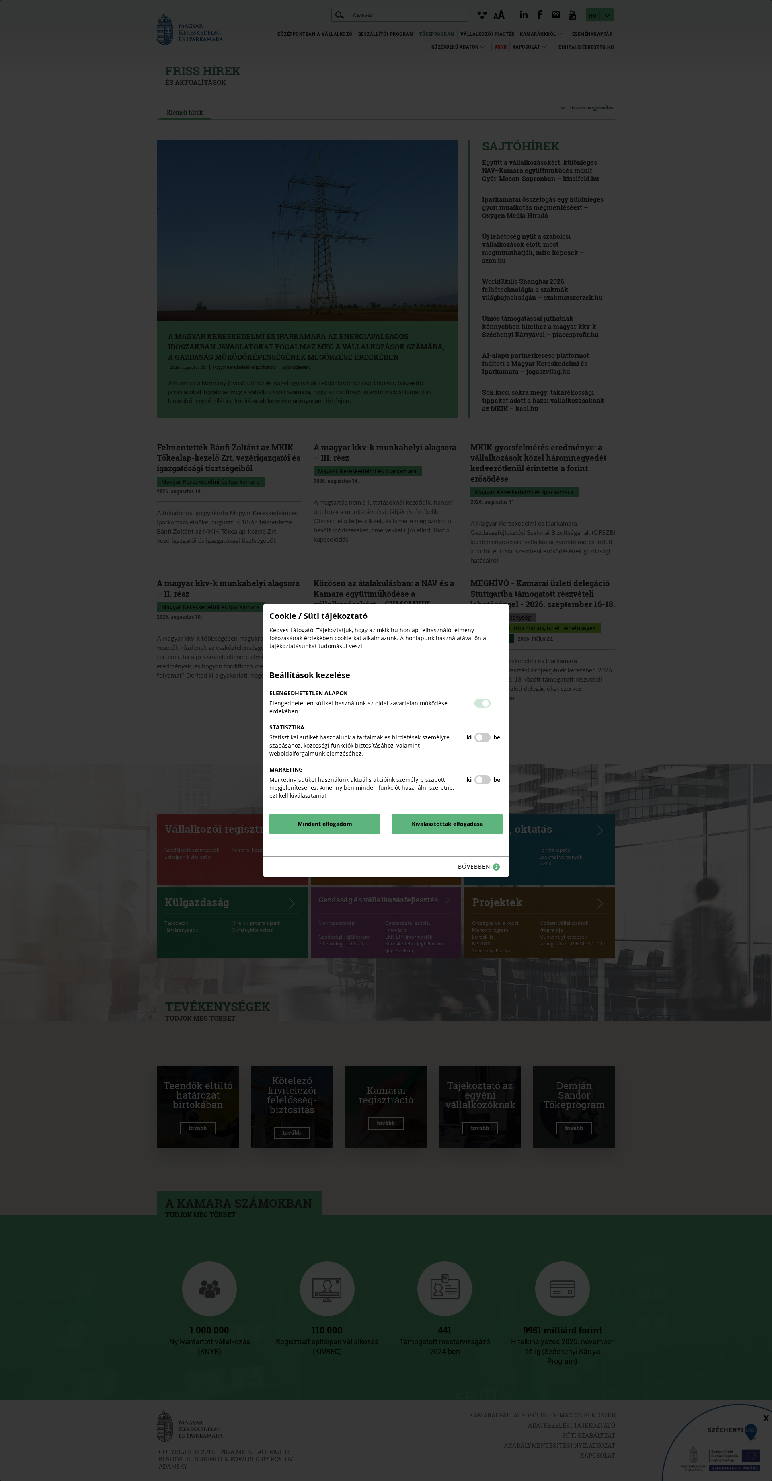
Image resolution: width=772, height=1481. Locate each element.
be (496, 737)
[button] (482, 703)
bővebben (475, 866)
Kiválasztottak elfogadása (447, 824)
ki (469, 737)
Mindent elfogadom (325, 824)
